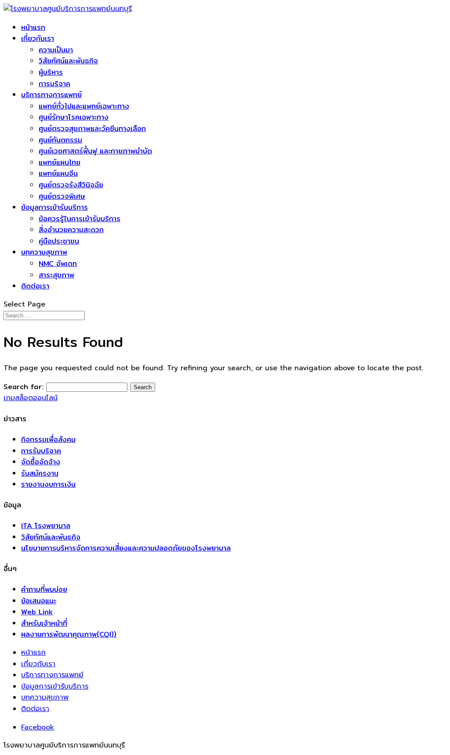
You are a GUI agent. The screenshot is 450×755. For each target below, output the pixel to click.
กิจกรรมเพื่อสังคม (48, 439)
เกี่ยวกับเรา (37, 38)
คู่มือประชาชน (59, 241)
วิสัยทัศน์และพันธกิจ (68, 60)
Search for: (24, 386)
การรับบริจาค (41, 450)
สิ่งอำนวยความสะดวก (71, 229)
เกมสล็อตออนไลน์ (31, 398)
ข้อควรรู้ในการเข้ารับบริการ (79, 218)
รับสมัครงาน (39, 473)
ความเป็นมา (56, 49)
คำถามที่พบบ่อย (44, 589)
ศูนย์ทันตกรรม (60, 140)
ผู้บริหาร (51, 72)
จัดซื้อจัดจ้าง (40, 461)
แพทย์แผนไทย (59, 162)
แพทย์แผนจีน (58, 173)
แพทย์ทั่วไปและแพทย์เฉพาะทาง (84, 106)
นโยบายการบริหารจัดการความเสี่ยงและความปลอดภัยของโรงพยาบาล (126, 548)
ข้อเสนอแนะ (38, 600)
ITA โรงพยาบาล (45, 525)
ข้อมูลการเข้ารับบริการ (54, 207)
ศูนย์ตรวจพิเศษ (62, 196)
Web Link (37, 611)
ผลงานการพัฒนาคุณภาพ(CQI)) (68, 634)
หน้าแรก (33, 27)
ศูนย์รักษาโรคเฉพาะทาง (74, 117)
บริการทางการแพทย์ (51, 94)
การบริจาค (54, 83)
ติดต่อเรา (35, 286)
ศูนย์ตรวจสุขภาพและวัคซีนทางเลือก (92, 128)
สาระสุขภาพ (56, 275)
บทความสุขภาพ (44, 252)
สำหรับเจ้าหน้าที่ (44, 623)
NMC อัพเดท (58, 263)
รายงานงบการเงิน (48, 484)
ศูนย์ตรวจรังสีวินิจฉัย (71, 184)
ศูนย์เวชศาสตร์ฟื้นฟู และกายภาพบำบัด (95, 151)
